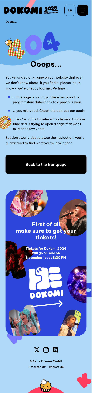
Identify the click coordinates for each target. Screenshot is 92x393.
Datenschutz (37, 367)
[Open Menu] (81, 10)
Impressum (56, 367)
